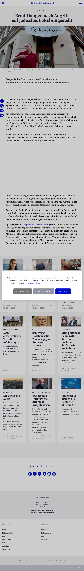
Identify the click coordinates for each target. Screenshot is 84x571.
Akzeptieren (63, 291)
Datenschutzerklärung (31, 283)
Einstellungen (44, 291)
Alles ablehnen (22, 291)
